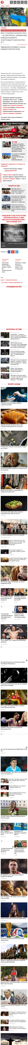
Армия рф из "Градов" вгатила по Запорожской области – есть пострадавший (20, 266)
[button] (2, 236)
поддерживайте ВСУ (10, 170)
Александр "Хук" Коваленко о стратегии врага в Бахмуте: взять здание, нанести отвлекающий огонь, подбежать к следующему (18, 199)
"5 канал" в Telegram (9, 178)
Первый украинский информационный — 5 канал (2, 2)
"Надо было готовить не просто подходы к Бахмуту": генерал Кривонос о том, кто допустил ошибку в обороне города (18, 207)
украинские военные (11, 280)
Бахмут (3, 280)
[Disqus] (14, 309)
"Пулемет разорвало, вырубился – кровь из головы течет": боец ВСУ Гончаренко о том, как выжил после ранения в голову (18, 147)
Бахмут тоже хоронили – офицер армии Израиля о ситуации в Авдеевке (16, 370)
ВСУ (22, 282)
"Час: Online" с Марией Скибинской (10, 282)
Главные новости (8, 175)
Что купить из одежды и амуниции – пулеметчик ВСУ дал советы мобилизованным (18, 156)
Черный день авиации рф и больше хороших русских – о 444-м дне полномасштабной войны (6, 267)
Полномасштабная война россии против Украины (13, 30)
